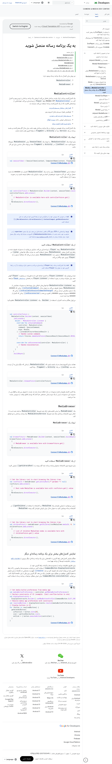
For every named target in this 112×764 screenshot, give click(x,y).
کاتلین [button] (71, 154)
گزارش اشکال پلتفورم (9, 691)
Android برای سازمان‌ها (76, 699)
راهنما (96, 14)
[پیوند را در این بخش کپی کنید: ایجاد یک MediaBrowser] (50, 422)
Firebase (77, 739)
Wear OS (50, 698)
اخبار (78, 711)
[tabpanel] (41, 162)
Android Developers (69, 37)
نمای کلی (106, 14)
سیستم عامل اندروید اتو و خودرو (60, 116)
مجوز (67, 753)
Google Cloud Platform (72, 742)
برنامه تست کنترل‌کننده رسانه (61, 124)
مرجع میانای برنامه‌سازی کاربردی (23, 702)
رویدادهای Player (19, 278)
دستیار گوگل (51, 120)
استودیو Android (21, 3)
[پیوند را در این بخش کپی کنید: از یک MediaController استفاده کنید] (39, 245)
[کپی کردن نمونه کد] (74, 158)
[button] (99, 53)
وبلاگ (78, 714)
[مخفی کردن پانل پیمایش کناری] (85, 760)
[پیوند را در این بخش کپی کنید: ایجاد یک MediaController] (47, 137)
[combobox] (63, 3)
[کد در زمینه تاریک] (71, 158)
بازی (65, 690)
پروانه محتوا (41, 637)
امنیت (78, 704)
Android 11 (36, 711)
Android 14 (36, 701)
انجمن (76, 14)
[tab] (70, 154)
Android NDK (22, 713)
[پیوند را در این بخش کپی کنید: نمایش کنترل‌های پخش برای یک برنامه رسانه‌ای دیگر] (22, 554)
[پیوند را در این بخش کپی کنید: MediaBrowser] (56, 406)
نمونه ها (87, 14)
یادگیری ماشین (62, 694)
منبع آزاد (77, 707)
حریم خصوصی (62, 704)
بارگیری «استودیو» (23, 709)
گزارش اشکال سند (8, 696)
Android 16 (36, 694)
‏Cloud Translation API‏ (51, 26)
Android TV (49, 712)
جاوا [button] (62, 154)
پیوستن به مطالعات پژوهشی (8, 705)
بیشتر (87, 3)
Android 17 (36, 690)
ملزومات (58, 37)
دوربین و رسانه (62, 701)
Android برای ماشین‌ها (49, 707)
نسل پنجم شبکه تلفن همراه (62, 709)
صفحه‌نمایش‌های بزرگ (48, 693)
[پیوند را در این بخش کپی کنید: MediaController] (52, 93)
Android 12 (36, 708)
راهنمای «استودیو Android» (22, 691)
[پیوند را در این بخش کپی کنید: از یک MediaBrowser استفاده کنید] (43, 461)
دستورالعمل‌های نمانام (58, 753)
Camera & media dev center (96, 9)
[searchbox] (97, 21)
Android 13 (36, 704)
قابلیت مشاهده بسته (42, 237)
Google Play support (9, 700)
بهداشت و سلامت (62, 697)
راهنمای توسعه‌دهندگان (23, 696)
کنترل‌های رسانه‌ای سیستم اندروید (60, 108)
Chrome (77, 735)
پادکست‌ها (77, 718)
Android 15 (36, 697)
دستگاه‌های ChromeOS (49, 702)
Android (77, 695)
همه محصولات (76, 746)
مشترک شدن (27, 759)
